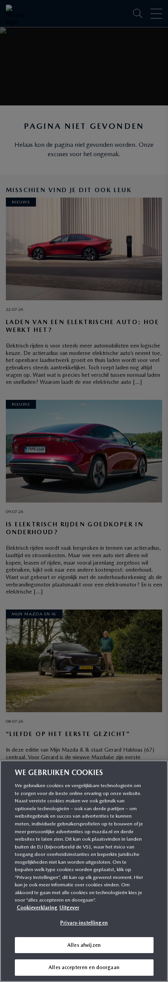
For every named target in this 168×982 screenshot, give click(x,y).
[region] (84, 871)
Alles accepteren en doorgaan (84, 967)
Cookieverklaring (37, 908)
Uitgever (69, 908)
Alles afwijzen (84, 945)
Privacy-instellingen (84, 923)
